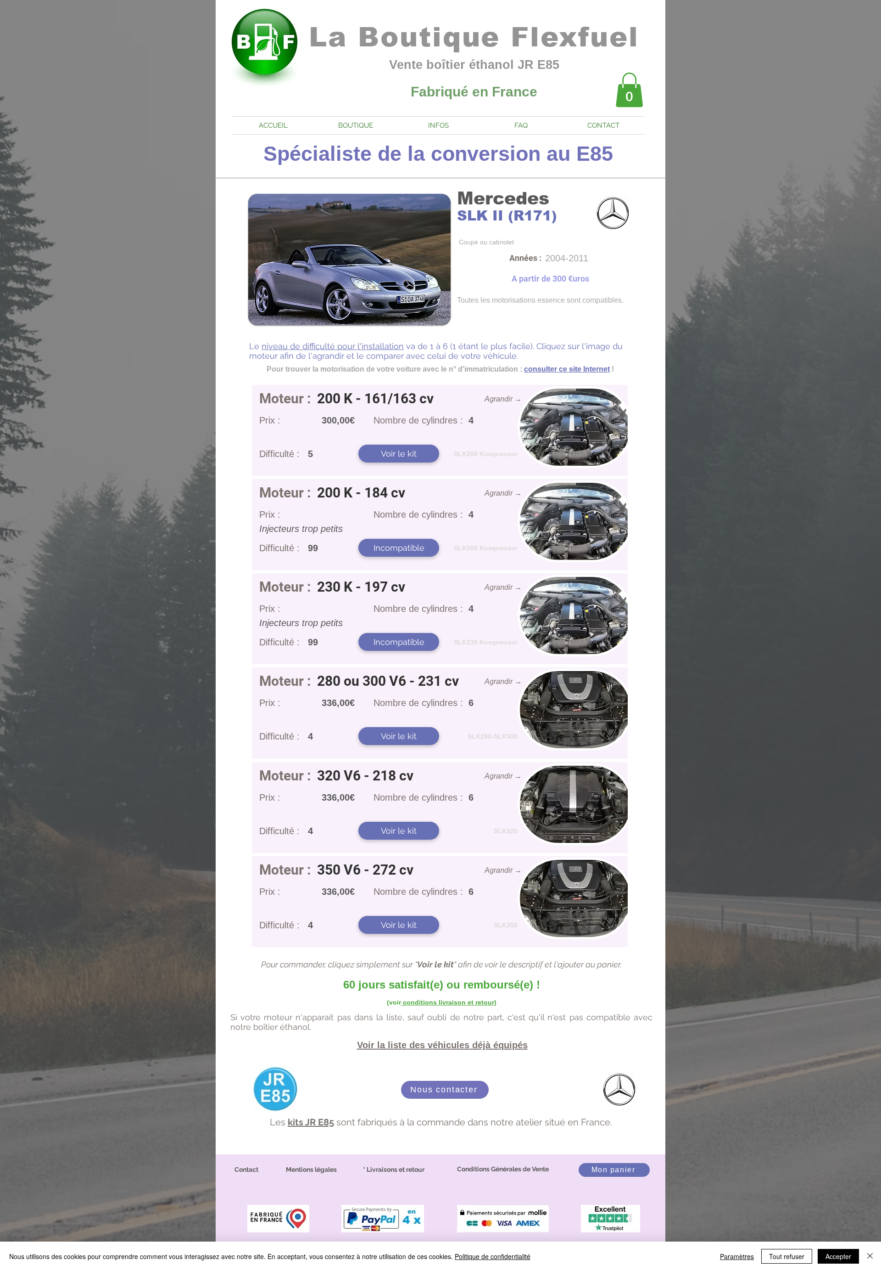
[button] (398, 548)
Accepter (838, 1256)
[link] (629, 90)
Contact (246, 1169)
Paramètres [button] (737, 1256)
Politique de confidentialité (492, 1256)
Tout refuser (786, 1256)
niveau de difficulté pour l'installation (333, 346)
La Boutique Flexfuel (474, 37)
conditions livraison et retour (447, 1002)
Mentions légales (311, 1169)
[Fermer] (869, 1256)
